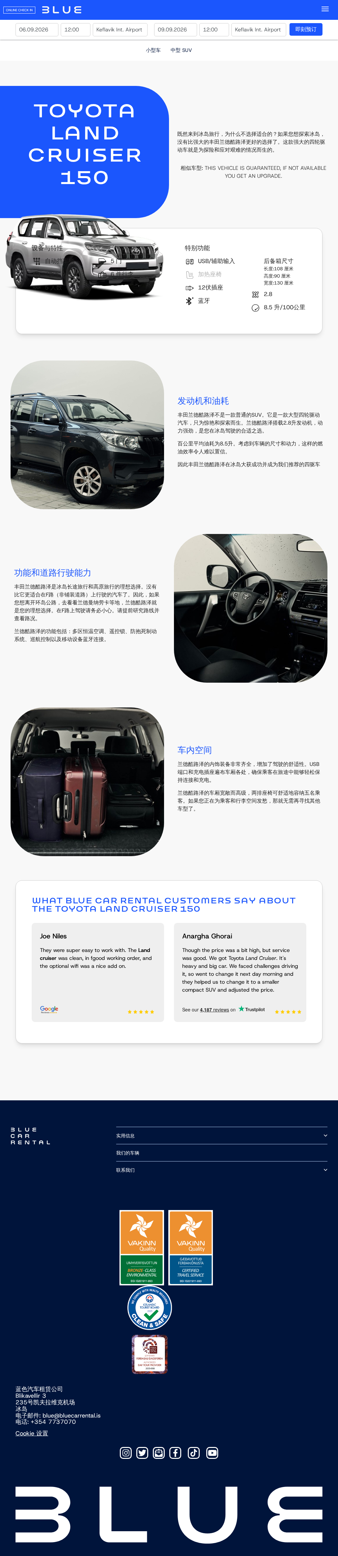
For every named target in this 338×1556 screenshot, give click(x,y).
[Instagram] (126, 1453)
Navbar (62, 10)
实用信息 (125, 1135)
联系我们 (125, 1170)
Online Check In (19, 10)
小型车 (153, 50)
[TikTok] (194, 1453)
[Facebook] (175, 1453)
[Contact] (159, 1453)
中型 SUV (181, 50)
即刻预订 (306, 29)
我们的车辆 (127, 1153)
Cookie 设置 (32, 1433)
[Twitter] (142, 1453)
